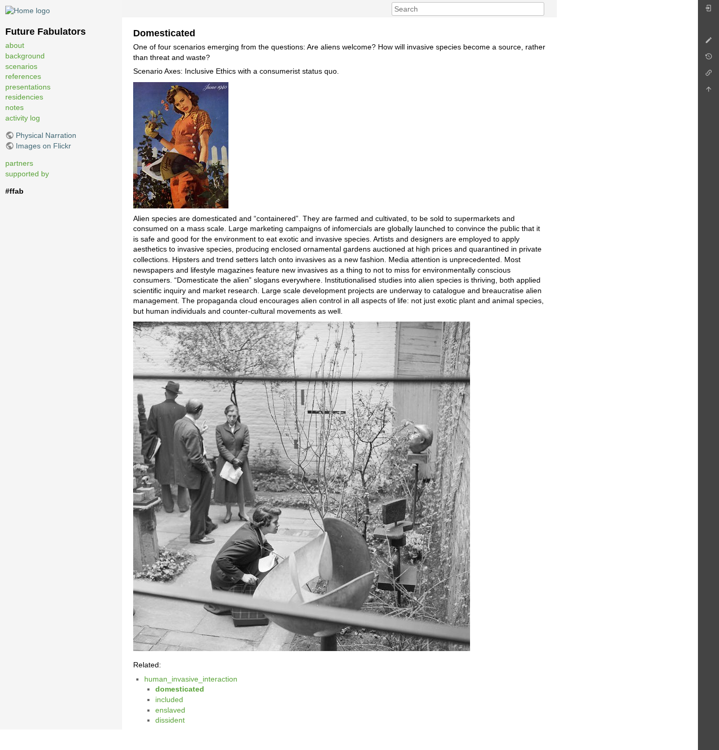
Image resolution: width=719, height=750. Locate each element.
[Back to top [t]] (708, 92)
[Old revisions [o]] (708, 59)
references (23, 76)
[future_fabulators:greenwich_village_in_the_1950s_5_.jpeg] (301, 486)
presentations (28, 87)
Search (539, 9)
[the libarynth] (27, 10)
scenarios (21, 66)
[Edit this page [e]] (708, 43)
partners (19, 163)
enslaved (170, 710)
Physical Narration (46, 135)
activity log (22, 118)
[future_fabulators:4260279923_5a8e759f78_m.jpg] (180, 145)
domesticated (179, 689)
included (169, 699)
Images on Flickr (43, 146)
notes (14, 107)
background (25, 56)
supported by (27, 173)
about (14, 45)
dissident (170, 720)
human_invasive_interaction (190, 679)
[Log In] (708, 11)
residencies (24, 97)
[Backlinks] (708, 75)
